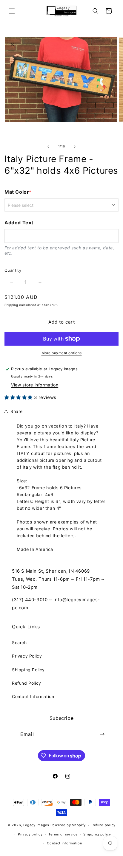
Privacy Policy (27, 655)
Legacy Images (36, 825)
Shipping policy (97, 834)
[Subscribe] (102, 734)
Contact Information (33, 696)
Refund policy (104, 825)
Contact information (64, 843)
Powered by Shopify (68, 825)
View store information (34, 384)
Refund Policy (26, 683)
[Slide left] (48, 146)
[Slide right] (74, 146)
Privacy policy (30, 834)
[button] (12, 11)
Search (19, 642)
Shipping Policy (28, 669)
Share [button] (16, 411)
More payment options (61, 353)
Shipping (11, 305)
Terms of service (62, 834)
